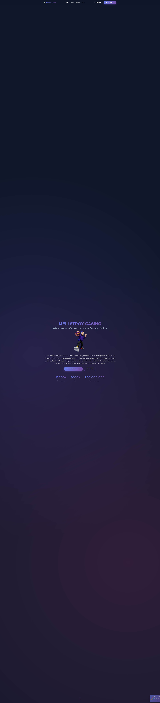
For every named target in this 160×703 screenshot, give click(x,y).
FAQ (83, 2)
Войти (98, 2)
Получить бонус (73, 369)
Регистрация (110, 2)
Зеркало (90, 369)
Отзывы (78, 2)
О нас (72, 2)
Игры (67, 2)
